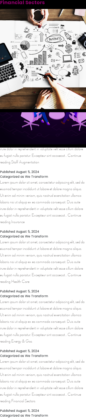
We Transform (36, 176)
